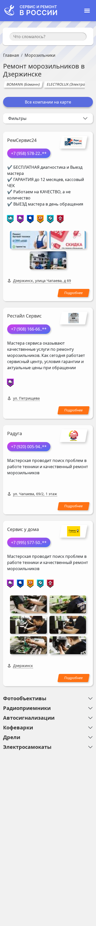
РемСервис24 (22, 140)
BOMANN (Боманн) (23, 84)
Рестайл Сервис (24, 316)
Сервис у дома (23, 529)
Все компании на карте (48, 102)
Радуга (14, 433)
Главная (11, 55)
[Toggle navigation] (87, 10)
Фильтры (17, 118)
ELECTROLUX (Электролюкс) (70, 84)
